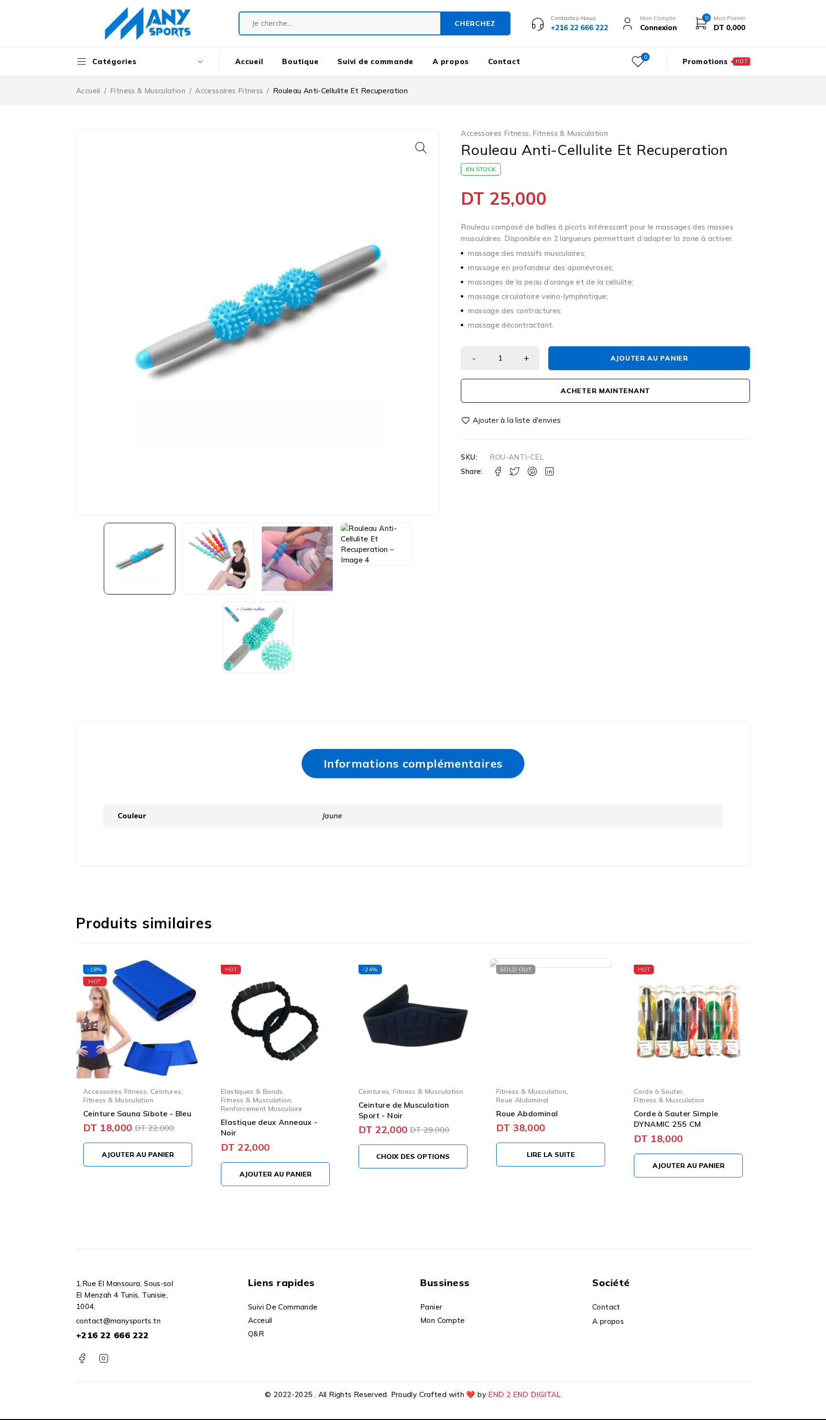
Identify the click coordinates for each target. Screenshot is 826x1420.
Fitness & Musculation (147, 90)
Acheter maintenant (605, 390)
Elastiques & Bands (252, 1091)
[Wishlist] (511, 420)
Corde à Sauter (658, 1091)
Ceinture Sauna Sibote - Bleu (137, 1113)
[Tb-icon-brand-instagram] (103, 1359)
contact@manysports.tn (118, 1320)
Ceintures (166, 1091)
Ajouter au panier (649, 358)
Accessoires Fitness (229, 90)
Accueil (88, 90)
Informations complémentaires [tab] (413, 763)
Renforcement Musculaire (262, 1108)
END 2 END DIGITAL (524, 1394)
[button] (421, 148)
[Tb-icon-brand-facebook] (82, 1359)
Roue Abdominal (522, 1100)
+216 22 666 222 (112, 1335)
